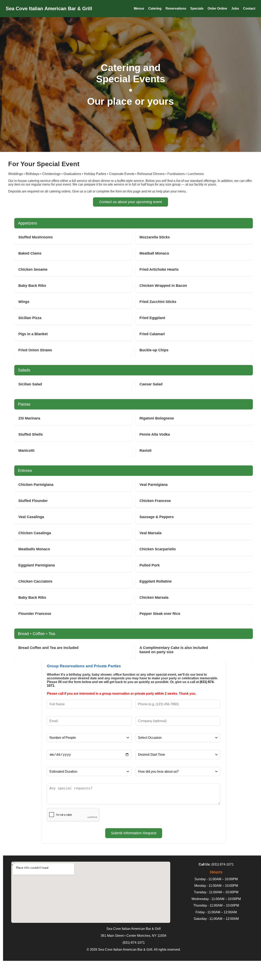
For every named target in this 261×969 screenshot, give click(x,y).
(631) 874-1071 (222, 864)
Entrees (25, 470)
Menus (139, 8)
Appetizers (27, 223)
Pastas (24, 404)
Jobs (235, 8)
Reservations (176, 8)
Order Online (217, 8)
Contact (249, 8)
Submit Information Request (133, 833)
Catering (154, 8)
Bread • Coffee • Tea (36, 633)
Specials (196, 8)
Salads (24, 370)
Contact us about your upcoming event (130, 202)
